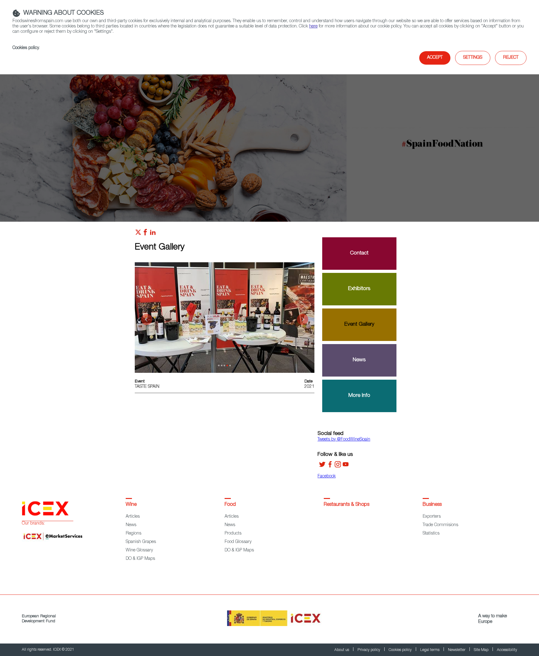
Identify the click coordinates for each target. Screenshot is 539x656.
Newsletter (457, 650)
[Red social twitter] (138, 234)
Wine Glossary (139, 550)
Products (233, 533)
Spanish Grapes (141, 542)
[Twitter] (322, 466)
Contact (359, 253)
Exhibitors (359, 289)
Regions (133, 533)
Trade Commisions (440, 525)
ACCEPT (435, 58)
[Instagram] (338, 466)
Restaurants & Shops (346, 504)
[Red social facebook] (145, 234)
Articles (133, 517)
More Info (359, 395)
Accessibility (507, 650)
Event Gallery (359, 324)
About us (342, 650)
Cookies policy (25, 48)
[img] (269, 144)
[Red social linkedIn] (153, 234)
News (359, 360)
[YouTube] (345, 466)
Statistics (431, 533)
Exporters (432, 517)
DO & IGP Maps (140, 559)
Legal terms (430, 650)
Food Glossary (238, 542)
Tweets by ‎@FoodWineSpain (344, 439)
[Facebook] (330, 466)
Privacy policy (369, 650)
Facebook (327, 476)
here (313, 26)
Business (432, 504)
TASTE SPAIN (147, 387)
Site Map (481, 650)
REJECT (510, 58)
